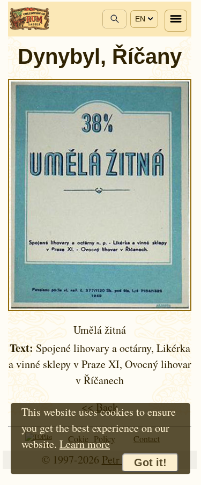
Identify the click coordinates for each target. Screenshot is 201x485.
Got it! (150, 462)
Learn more (84, 444)
